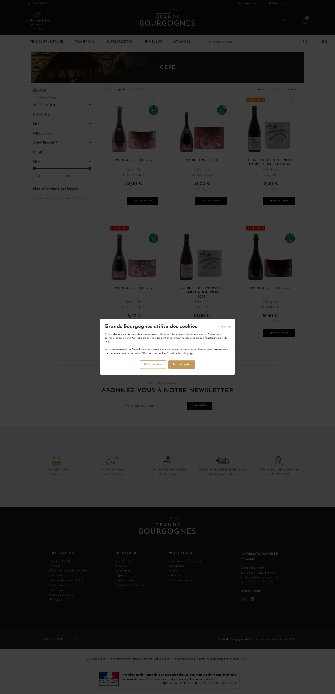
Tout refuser (225, 327)
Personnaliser (153, 364)
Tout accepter (182, 364)
